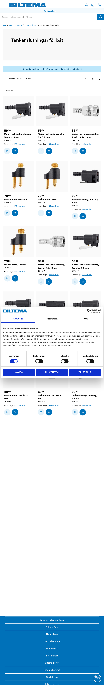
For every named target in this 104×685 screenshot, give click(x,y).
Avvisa (19, 372)
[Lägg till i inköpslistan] (7, 151)
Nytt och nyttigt (52, 641)
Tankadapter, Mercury (15, 199)
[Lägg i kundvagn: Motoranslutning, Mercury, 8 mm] (82, 216)
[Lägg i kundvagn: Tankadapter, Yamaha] (15, 278)
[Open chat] (97, 678)
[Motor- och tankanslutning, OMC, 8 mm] (51, 111)
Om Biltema (52, 677)
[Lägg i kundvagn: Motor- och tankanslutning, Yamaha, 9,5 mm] (82, 281)
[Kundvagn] (99, 5)
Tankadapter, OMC (47, 199)
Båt (10, 25)
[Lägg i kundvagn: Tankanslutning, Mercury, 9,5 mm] (82, 412)
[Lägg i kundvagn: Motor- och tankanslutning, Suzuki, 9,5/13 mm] (49, 281)
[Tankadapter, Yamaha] (18, 241)
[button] (52, 11)
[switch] (39, 361)
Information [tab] (52, 319)
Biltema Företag (52, 669)
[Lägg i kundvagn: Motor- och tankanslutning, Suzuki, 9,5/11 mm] (82, 151)
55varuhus (53, 405)
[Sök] (100, 17)
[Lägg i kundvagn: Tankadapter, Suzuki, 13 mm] (49, 412)
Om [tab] (86, 319)
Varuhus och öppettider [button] (52, 619)
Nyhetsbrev (52, 634)
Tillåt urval (52, 372)
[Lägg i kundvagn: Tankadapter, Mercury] (15, 213)
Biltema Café (52, 627)
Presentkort (52, 655)
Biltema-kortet (52, 662)
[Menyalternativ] (4, 5)
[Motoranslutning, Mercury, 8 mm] (85, 176)
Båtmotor (18, 25)
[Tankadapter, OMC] (51, 176)
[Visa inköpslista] (93, 5)
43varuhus (20, 271)
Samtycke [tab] (18, 319)
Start (5, 25)
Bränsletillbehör (31, 25)
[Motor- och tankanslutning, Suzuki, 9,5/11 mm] (85, 111)
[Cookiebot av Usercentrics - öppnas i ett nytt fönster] (89, 311)
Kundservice (52, 648)
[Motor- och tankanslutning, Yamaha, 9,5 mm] (85, 241)
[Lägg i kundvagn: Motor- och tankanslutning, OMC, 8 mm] (49, 151)
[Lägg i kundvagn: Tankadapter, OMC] (49, 213)
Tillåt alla (85, 372)
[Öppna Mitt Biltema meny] (86, 5)
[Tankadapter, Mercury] (18, 176)
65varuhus (20, 144)
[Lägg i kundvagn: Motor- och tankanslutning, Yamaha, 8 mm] (15, 151)
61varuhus (20, 206)
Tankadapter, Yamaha (15, 264)
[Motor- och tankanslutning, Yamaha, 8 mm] (18, 111)
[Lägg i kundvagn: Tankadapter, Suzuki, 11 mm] (15, 412)
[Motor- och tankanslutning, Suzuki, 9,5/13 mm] (51, 241)
